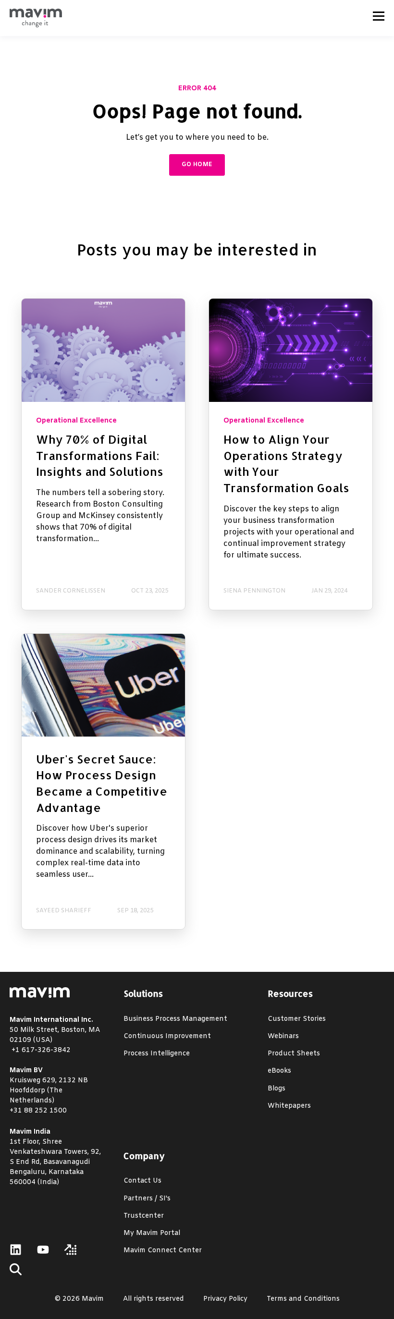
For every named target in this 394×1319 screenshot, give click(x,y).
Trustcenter (143, 1216)
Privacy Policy (225, 1299)
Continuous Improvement (167, 1036)
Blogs (276, 1089)
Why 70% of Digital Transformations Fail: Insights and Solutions (99, 455)
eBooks (279, 1071)
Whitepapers (289, 1106)
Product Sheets (294, 1054)
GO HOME (197, 165)
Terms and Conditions (303, 1299)
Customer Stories (297, 1019)
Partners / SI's (147, 1199)
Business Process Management (175, 1019)
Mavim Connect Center (162, 1250)
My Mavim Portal (151, 1233)
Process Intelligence (156, 1054)
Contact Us (142, 1181)
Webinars (283, 1036)
